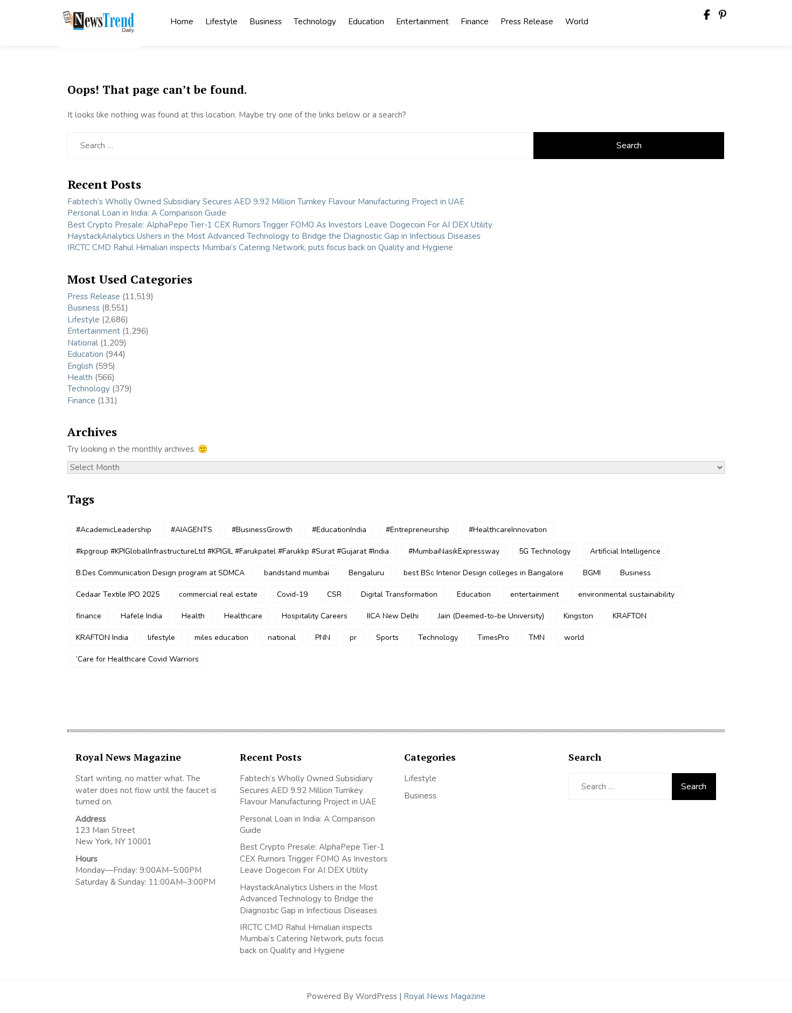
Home (181, 21)
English (80, 366)
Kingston (578, 616)
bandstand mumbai (296, 573)
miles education (221, 637)
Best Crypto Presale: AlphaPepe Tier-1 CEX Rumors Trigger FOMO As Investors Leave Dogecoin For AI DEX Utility (279, 224)
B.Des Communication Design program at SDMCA (160, 573)
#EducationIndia (339, 530)
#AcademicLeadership (113, 530)
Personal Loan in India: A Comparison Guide (147, 213)
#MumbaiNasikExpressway (453, 551)
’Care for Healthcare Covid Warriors (137, 659)
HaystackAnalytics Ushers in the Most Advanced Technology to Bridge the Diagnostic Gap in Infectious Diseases (274, 236)
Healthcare (243, 616)
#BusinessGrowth (262, 530)
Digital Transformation (399, 594)
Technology (315, 21)
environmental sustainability (626, 594)
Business (265, 21)
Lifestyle (221, 21)
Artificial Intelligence (625, 551)
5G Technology (545, 551)
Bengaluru (366, 573)
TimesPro (493, 637)
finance (88, 616)
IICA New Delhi (393, 616)
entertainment (534, 594)
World (576, 21)
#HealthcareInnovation (508, 530)
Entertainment (422, 21)
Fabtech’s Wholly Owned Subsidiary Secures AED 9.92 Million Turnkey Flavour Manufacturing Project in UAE (265, 201)
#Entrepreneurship (417, 530)
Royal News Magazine (444, 996)
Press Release (527, 21)
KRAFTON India (102, 637)
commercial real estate (218, 594)
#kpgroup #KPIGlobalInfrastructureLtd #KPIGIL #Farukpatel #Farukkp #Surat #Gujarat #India (232, 551)
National (82, 342)
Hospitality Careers (315, 616)
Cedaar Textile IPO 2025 (117, 594)
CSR (334, 594)
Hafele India (141, 616)
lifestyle (161, 637)
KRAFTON (630, 616)
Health (80, 377)
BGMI (592, 573)
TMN (537, 637)
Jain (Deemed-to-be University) (491, 616)
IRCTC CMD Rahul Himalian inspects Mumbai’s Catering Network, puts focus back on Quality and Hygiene (260, 247)
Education (366, 21)
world (574, 637)
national (282, 637)
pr (353, 637)
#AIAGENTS (191, 530)
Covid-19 (292, 594)
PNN (322, 637)
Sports (387, 637)
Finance (475, 21)
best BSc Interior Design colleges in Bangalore (484, 573)
